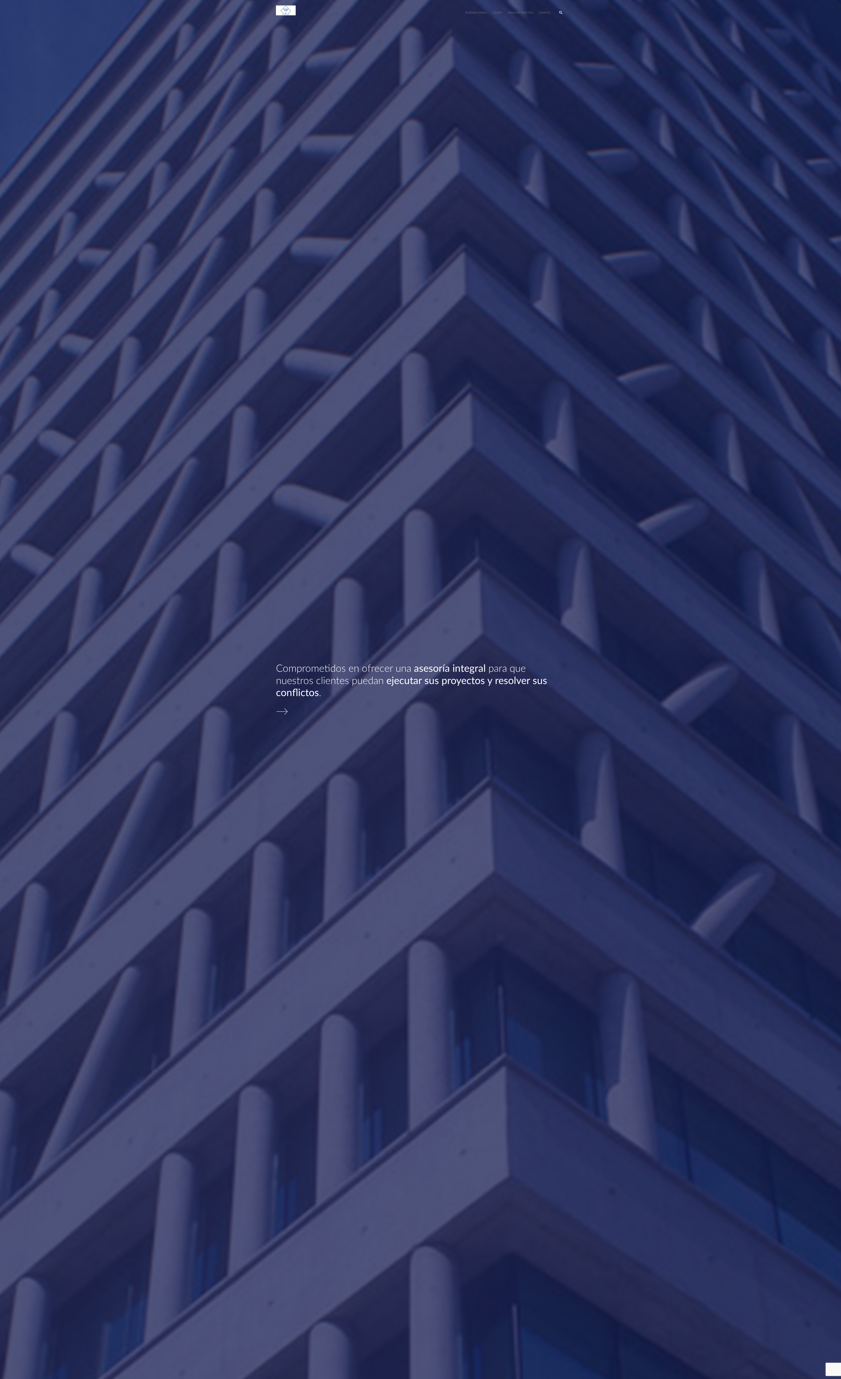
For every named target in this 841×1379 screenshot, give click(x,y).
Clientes (544, 12)
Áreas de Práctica (520, 12)
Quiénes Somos (476, 12)
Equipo (497, 12)
